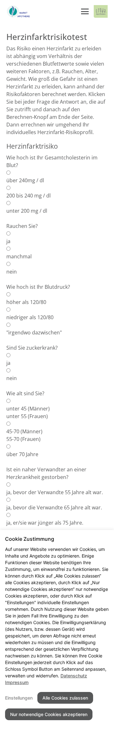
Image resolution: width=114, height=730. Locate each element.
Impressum (16, 682)
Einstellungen (19, 698)
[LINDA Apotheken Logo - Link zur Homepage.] (101, 11)
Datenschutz (73, 675)
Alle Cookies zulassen (65, 698)
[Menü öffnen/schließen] (85, 11)
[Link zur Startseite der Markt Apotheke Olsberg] (19, 11)
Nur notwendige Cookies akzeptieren (48, 714)
